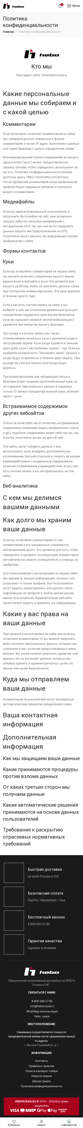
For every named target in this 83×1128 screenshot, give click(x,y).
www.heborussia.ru (54, 75)
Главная (8, 31)
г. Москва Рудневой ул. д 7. (42, 1045)
